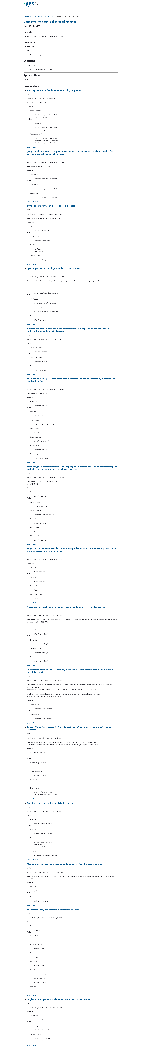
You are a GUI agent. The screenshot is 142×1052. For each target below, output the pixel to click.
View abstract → (32, 147)
